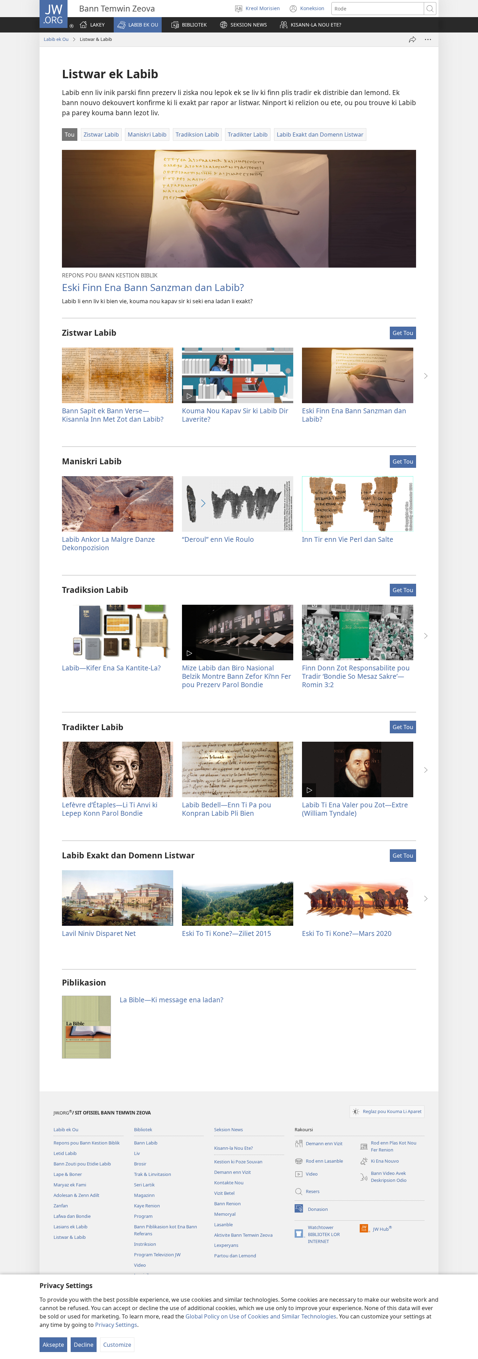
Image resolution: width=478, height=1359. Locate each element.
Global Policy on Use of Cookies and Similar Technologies (260, 1316)
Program (143, 1216)
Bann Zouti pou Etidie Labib (82, 1164)
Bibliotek (143, 1129)
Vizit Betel (224, 1193)
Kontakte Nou (229, 1182)
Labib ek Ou (56, 39)
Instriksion (145, 1244)
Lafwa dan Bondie (72, 1216)
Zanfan (61, 1205)
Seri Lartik (144, 1185)
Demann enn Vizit (232, 1172)
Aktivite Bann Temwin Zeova (243, 1235)
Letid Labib (65, 1153)
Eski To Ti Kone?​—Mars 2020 (347, 933)
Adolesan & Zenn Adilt (76, 1195)
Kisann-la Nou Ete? (233, 1148)
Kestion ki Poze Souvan (238, 1161)
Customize (117, 1345)
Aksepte (53, 1345)
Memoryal (225, 1214)
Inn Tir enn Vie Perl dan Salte (347, 539)
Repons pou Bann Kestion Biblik (87, 1143)
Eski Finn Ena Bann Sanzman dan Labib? (153, 287)
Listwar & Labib (70, 1237)
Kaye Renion (147, 1205)
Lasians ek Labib (70, 1226)
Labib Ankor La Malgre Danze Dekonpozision (108, 543)
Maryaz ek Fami (70, 1185)
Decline (83, 1345)
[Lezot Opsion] (428, 39)
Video (140, 1265)
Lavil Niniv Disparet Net (99, 933)
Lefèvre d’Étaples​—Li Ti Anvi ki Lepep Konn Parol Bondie (109, 809)
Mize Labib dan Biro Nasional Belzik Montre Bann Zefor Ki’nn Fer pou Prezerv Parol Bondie (236, 676)
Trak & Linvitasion (152, 1174)
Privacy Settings (116, 1325)
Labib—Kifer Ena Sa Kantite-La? (111, 668)
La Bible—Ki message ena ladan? (171, 999)
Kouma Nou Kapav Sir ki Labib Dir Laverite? (235, 415)
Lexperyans (226, 1245)
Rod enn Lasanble (319, 1161)
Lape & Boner (68, 1174)
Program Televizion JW (157, 1254)
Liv (137, 1153)
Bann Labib (145, 1143)
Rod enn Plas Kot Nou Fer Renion (388, 1147)
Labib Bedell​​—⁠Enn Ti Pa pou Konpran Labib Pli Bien (226, 809)
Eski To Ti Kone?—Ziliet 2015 (226, 933)
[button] (138, 24)
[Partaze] (412, 39)
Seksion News (228, 1129)
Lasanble (223, 1224)
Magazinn (144, 1195)
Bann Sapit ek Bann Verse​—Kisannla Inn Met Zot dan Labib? (112, 415)
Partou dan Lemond (235, 1255)
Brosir (140, 1164)
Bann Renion (227, 1203)
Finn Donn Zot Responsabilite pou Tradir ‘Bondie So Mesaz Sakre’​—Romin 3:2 (356, 676)
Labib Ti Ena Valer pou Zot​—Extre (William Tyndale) (355, 809)
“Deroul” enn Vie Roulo (218, 539)
